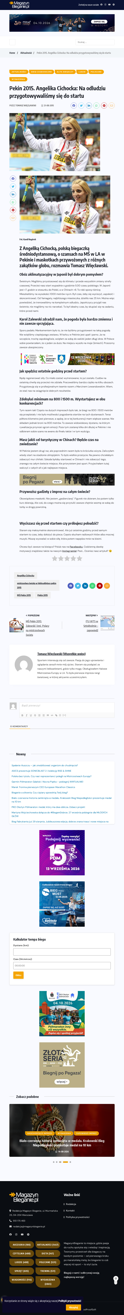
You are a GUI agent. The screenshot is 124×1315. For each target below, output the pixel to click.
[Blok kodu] (52, 715)
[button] (53, 1162)
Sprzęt (22, 1271)
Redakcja (71, 1204)
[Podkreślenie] (31, 715)
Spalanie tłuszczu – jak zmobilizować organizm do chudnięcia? (45, 765)
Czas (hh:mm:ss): (22, 959)
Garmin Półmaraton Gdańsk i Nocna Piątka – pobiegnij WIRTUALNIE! (47, 781)
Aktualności (26, 52)
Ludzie (22, 1262)
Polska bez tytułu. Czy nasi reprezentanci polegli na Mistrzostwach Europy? (51, 776)
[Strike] (35, 715)
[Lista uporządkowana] (39, 715)
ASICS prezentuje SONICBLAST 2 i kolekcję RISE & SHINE (41, 770)
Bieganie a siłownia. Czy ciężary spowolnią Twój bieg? (40, 792)
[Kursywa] (26, 715)
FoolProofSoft (89, 1309)
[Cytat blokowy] (48, 715)
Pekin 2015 (43, 595)
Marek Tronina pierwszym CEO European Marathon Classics (43, 787)
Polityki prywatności (69, 1300)
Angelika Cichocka (25, 575)
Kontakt (70, 1210)
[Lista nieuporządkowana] (43, 715)
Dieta (48, 1253)
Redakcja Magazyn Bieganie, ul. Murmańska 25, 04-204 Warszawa (33, 1213)
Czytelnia (22, 1253)
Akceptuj (73, 1307)
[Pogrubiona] (22, 715)
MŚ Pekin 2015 (24, 595)
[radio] (54, 559)
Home (12, 52)
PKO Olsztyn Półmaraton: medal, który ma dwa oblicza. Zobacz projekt (48, 807)
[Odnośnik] (56, 715)
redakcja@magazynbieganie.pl (29, 1226)
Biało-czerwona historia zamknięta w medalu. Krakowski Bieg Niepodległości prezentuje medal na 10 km (61, 800)
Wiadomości (22, 1280)
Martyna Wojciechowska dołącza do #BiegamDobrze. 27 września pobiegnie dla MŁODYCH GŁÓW (59, 814)
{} (60, 715)
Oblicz (18, 975)
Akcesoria (22, 1245)
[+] (64, 715)
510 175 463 (18, 1220)
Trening (47, 1271)
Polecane (47, 1262)
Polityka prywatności (78, 1217)
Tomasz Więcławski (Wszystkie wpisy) (61, 654)
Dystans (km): (21, 945)
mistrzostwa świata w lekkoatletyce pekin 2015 (36, 585)
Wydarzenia (48, 1282)
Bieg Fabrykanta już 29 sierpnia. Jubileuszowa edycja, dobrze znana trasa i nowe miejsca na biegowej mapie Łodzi (60, 823)
